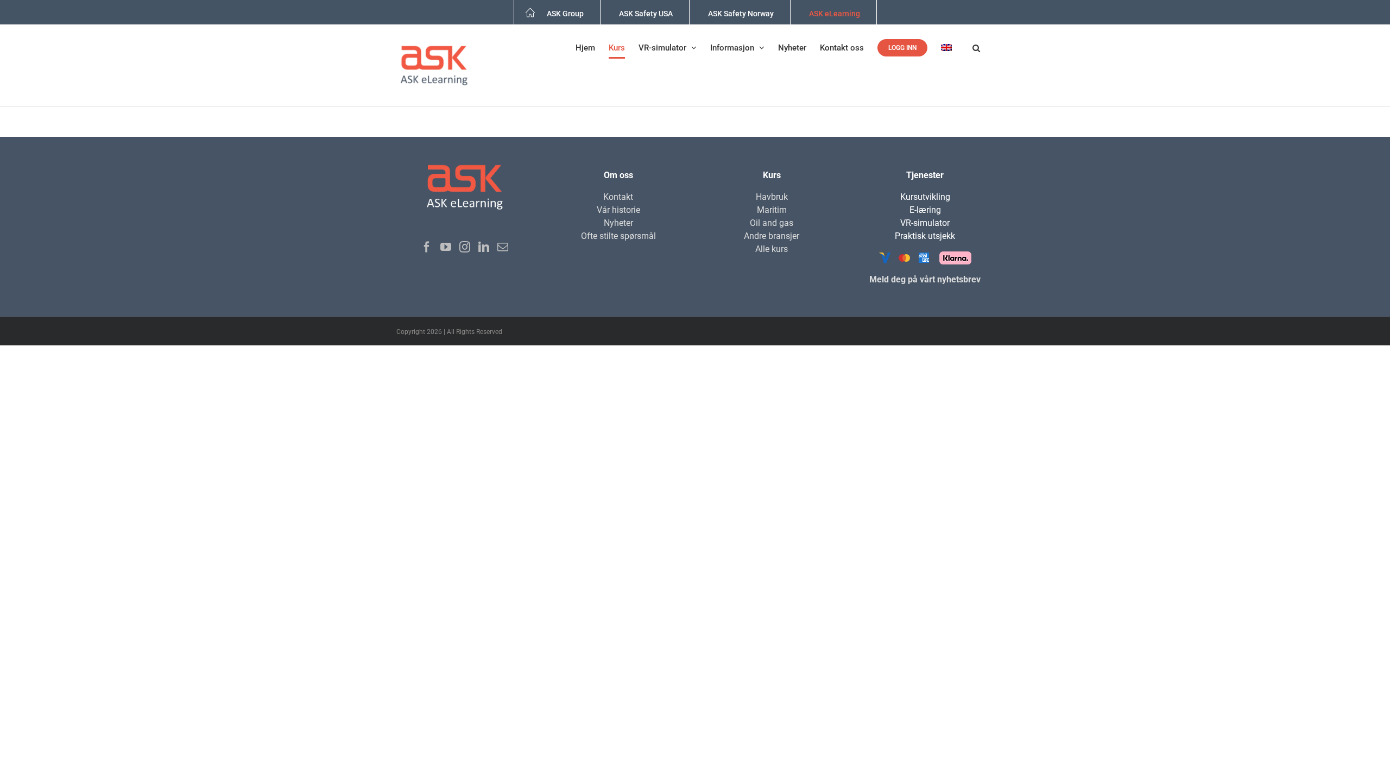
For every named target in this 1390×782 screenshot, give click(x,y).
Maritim (772, 210)
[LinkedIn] (483, 247)
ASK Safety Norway (741, 13)
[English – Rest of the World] (950, 48)
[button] (976, 48)
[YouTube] (445, 247)
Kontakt (618, 197)
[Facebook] (426, 247)
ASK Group (565, 13)
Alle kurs (771, 249)
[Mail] (502, 247)
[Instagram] (464, 247)
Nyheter (618, 223)
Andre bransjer (771, 236)
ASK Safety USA (646, 13)
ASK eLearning (834, 13)
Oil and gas (771, 223)
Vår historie (618, 210)
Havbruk (772, 197)
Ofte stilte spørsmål (618, 236)
